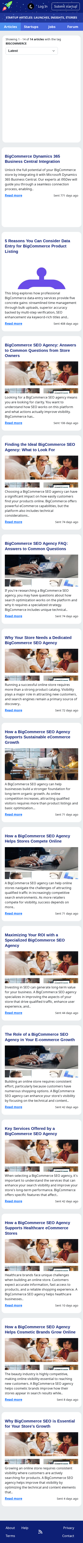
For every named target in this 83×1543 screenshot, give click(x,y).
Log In (43, 6)
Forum (72, 26)
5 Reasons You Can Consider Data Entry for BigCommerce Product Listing (37, 246)
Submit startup (65, 6)
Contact (68, 1536)
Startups (31, 26)
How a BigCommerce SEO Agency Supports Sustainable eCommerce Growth (37, 737)
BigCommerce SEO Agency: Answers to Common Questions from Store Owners (40, 350)
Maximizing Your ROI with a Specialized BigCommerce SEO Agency (35, 940)
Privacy (68, 1528)
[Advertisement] (41, 98)
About (10, 1528)
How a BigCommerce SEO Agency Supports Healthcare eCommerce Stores (37, 1227)
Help (24, 1528)
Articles (10, 26)
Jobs (51, 26)
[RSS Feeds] (40, 1532)
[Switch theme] (31, 6)
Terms (10, 1536)
